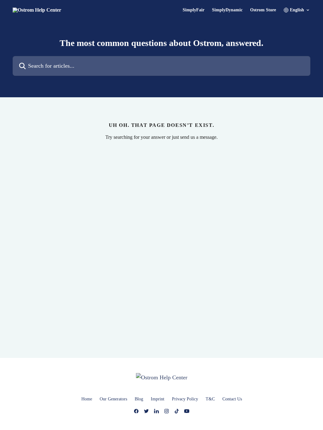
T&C (210, 399)
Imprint (157, 399)
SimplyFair (193, 10)
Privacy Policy (185, 399)
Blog (139, 399)
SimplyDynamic (227, 10)
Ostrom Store (263, 10)
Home (86, 399)
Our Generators (113, 399)
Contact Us (232, 399)
